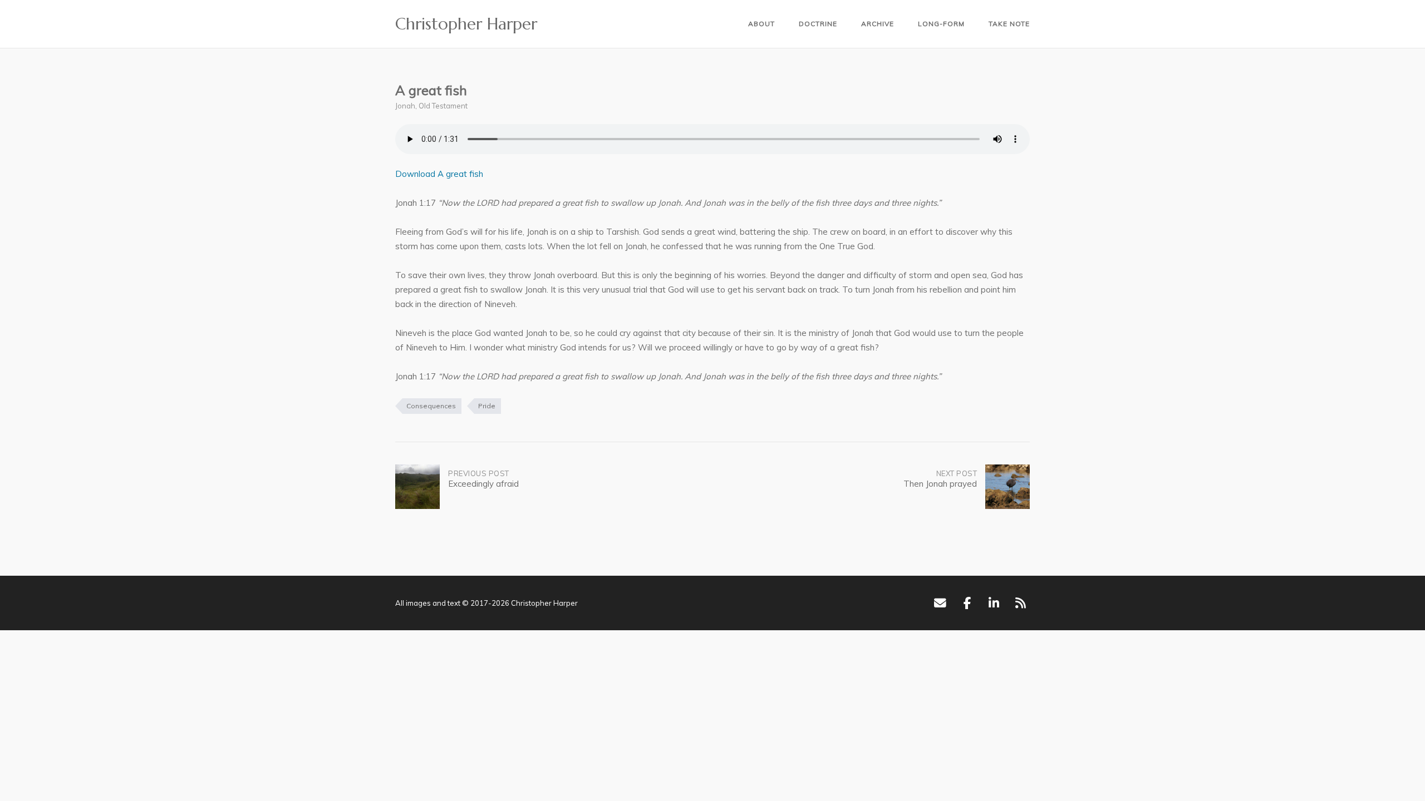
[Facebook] (967, 603)
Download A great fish (439, 174)
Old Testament (443, 105)
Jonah (405, 105)
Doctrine (818, 23)
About (761, 23)
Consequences (431, 406)
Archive (877, 23)
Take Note (1009, 23)
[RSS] (1021, 603)
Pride (486, 406)
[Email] (940, 603)
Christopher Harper (466, 24)
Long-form (941, 23)
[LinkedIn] (994, 603)
